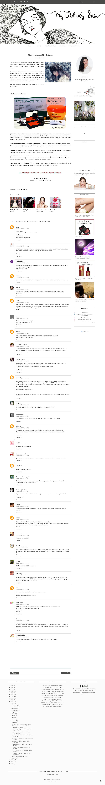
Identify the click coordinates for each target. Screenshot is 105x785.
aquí (24, 139)
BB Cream (44, 685)
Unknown (18, 276)
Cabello (50, 685)
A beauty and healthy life (84, 319)
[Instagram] (21, 1)
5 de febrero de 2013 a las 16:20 (22, 444)
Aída (32, 159)
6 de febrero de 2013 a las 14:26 (22, 604)
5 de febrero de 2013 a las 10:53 (22, 228)
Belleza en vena (85, 321)
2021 (12, 689)
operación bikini (47, 706)
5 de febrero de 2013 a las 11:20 (22, 302)
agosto (14, 712)
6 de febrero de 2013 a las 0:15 (22, 563)
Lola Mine (27, 159)
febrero (14, 722)
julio (13, 713)
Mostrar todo (93, 322)
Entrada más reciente (14, 673)
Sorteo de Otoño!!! (79, 236)
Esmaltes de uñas (55, 691)
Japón (51, 693)
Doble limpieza (55, 689)
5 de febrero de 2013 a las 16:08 (22, 427)
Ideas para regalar (45, 693)
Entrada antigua (66, 672)
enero (14, 758)
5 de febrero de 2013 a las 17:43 (22, 467)
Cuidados (46, 688)
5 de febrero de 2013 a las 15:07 (22, 416)
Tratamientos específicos (49, 701)
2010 (12, 763)
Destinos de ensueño (46, 689)
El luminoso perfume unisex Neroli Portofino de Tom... (20, 726)
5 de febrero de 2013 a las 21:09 (22, 519)
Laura (17, 300)
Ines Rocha (19, 465)
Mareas (18, 317)
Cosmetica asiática (57, 685)
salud (60, 706)
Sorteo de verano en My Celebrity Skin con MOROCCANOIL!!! (84, 300)
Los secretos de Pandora (22, 534)
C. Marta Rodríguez (21, 344)
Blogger (58, 779)
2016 (12, 698)
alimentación (48, 702)
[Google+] (17, 1)
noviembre (15, 706)
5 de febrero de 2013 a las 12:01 (22, 318)
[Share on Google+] (26, 189)
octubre (14, 708)
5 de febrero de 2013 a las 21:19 (22, 535)
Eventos (62, 691)
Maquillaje (57, 693)
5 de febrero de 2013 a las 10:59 (22, 246)
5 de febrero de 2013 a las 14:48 (22, 404)
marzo (14, 720)
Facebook (33, 180)
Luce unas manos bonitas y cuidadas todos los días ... (21, 732)
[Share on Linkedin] (24, 189)
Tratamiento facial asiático (54, 697)
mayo (13, 717)
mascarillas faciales (58, 704)
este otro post (54, 165)
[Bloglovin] (27, 1)
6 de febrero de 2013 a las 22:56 (22, 620)
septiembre (15, 710)
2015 (12, 699)
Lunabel (18, 442)
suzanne (18, 517)
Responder (18, 240)
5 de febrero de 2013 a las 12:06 (22, 346)
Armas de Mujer (85, 317)
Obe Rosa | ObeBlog (21, 490)
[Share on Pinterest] (19, 189)
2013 (12, 703)
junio (13, 715)
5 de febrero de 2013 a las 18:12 (22, 478)
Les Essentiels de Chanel (44, 150)
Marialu (18, 561)
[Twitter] (14, 1)
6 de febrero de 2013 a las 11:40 (22, 589)
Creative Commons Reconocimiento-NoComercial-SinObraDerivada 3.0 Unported (84, 692)
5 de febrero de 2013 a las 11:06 (22, 277)
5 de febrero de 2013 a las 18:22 (22, 491)
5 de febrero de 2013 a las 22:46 (22, 547)
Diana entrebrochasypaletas (23, 477)
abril (13, 719)
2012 (12, 760)
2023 (12, 685)
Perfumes (60, 695)
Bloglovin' (48, 180)
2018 (12, 694)
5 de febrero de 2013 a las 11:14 (22, 289)
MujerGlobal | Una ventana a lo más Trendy (85, 314)
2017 (12, 696)
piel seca (52, 706)
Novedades (53, 695)
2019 (12, 692)
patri (17, 227)
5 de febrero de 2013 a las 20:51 (22, 506)
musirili (18, 287)
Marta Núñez (19, 602)
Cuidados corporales (56, 688)
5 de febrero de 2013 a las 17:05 (22, 455)
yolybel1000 (19, 573)
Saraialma (85, 312)
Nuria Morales (19, 245)
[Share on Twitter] (22, 189)
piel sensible (56, 706)
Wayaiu (18, 545)
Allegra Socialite (20, 635)
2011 (12, 761)
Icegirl (18, 504)
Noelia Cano (19, 403)
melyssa (18, 331)
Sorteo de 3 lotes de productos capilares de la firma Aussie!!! (82, 257)
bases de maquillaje (55, 702)
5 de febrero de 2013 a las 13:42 (22, 378)
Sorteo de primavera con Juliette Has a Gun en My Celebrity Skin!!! (84, 216)
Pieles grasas (46, 697)
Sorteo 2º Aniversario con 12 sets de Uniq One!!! (84, 279)
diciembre (14, 705)
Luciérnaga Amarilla (21, 454)
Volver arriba (52, 781)
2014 (12, 701)
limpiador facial (49, 704)
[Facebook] (11, 1)
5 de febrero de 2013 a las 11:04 (22, 263)
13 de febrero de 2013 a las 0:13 (22, 636)
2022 (12, 687)
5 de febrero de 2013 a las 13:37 (22, 361)
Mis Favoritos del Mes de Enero (20, 756)
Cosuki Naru (86, 688)
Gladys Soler (19, 261)
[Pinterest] (24, 1)
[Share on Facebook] (17, 189)
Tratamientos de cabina (55, 699)
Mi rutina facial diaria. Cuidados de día (21, 724)
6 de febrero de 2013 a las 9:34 (22, 574)
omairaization (19, 414)
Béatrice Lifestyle (20, 359)
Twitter (40, 180)
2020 (12, 691)
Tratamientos (46, 699)
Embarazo (48, 691)
